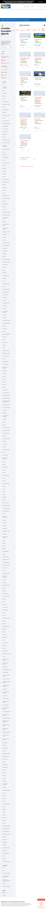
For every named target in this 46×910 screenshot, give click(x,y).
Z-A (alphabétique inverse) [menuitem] (28, 29)
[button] (3, 51)
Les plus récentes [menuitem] (17, 30)
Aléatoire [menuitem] (13, 30)
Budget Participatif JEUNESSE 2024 (8, 19)
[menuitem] (6, 47)
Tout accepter (41, 899)
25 (29, 157)
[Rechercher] (32, 6)
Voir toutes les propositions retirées (26, 166)
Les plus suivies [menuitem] (39, 29)
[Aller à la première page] (9, 6)
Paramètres (41, 907)
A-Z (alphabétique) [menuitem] (22, 30)
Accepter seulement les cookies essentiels (41, 903)
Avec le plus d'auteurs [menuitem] (43, 29)
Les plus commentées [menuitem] (34, 30)
